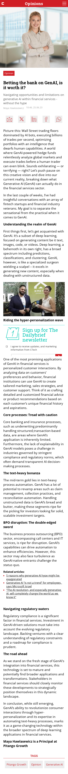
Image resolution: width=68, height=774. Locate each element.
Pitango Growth (16, 764)
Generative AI (54, 764)
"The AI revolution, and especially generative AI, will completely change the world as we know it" (34, 593)
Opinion (36, 764)
